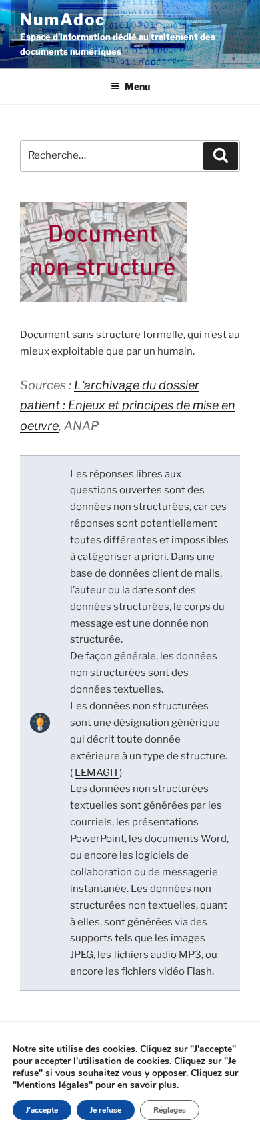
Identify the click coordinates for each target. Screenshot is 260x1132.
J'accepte (42, 1110)
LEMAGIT (97, 773)
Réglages (169, 1110)
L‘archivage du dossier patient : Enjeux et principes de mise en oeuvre (127, 405)
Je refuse (105, 1110)
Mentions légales (53, 1085)
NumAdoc (62, 19)
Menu (137, 86)
